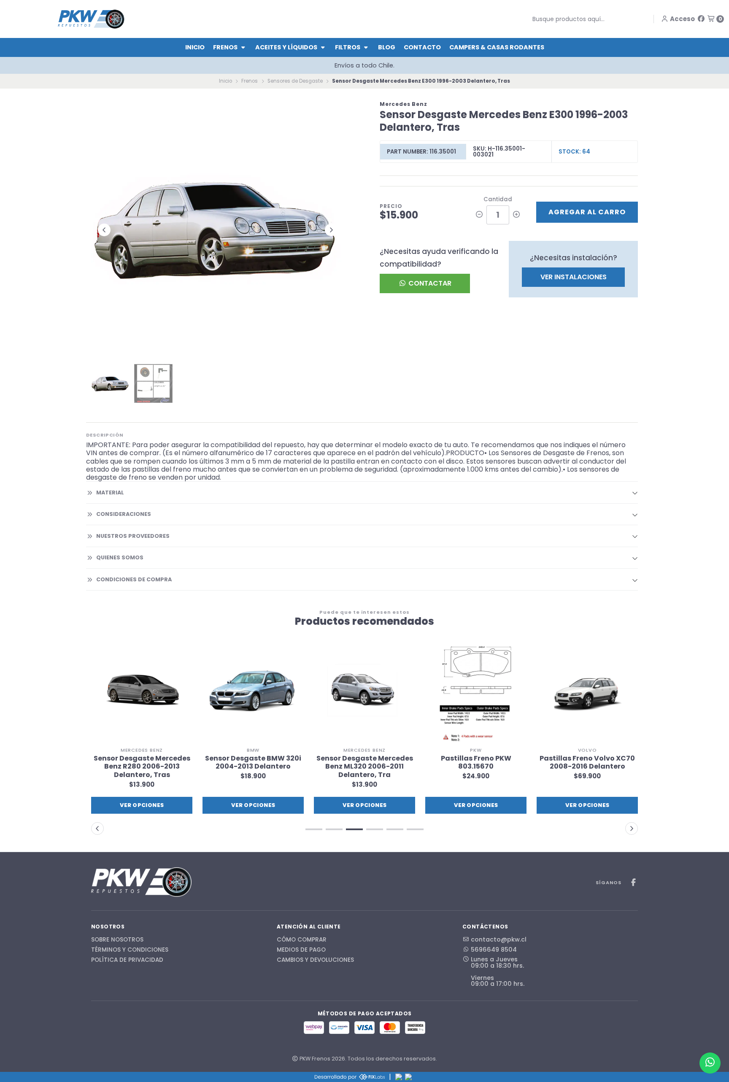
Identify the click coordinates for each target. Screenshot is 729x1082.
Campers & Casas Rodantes (496, 47)
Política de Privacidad (127, 960)
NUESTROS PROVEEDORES (133, 536)
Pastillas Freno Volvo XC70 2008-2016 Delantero (476, 762)
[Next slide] (331, 230)
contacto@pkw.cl (498, 939)
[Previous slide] (104, 230)
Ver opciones (142, 805)
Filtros (348, 47)
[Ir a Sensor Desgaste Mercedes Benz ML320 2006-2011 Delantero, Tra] (253, 692)
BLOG (386, 47)
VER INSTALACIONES (573, 277)
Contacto (422, 47)
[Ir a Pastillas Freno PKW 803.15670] (364, 692)
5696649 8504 (494, 949)
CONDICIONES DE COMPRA (134, 579)
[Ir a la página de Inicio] (91, 19)
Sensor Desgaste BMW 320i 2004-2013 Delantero (142, 762)
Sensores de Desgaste (295, 81)
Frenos (226, 47)
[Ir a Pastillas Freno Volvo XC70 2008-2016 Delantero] (475, 692)
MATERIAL (110, 492)
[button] (587, 805)
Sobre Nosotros (117, 940)
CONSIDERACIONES (123, 514)
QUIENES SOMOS (119, 557)
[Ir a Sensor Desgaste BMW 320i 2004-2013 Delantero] (141, 692)
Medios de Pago (301, 950)
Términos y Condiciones (129, 950)
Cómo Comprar (302, 940)
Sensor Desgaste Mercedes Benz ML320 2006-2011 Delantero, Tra (253, 766)
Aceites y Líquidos (287, 47)
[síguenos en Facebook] (701, 19)
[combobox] (584, 19)
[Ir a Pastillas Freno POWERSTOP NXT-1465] (587, 692)
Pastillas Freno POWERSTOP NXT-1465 (587, 762)
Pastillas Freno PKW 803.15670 (364, 762)
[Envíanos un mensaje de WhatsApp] (710, 1063)
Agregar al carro (587, 212)
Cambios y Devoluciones (315, 960)
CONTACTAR (429, 283)
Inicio (195, 47)
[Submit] (526, 19)
